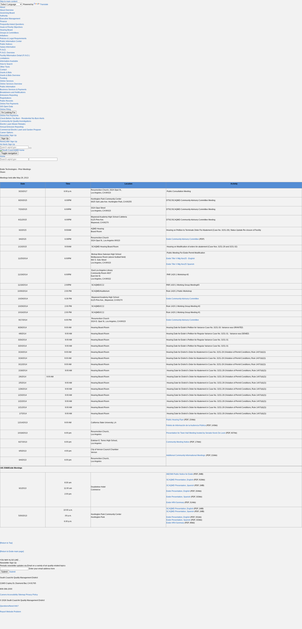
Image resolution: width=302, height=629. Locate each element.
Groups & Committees (9, 33)
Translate (44, 4)
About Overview (7, 10)
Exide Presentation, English (178, 491)
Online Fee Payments (9, 104)
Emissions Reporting (9, 95)
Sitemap (21, 595)
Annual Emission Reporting (11, 127)
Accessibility (12, 595)
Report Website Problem (10, 612)
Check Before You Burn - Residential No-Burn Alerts (22, 118)
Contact (3, 70)
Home (2, 156)
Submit (4, 572)
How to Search (6, 64)
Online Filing (5, 109)
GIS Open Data (6, 106)
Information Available (9, 61)
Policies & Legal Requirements (13, 38)
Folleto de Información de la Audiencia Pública (186, 425)
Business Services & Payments (13, 89)
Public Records (6, 101)
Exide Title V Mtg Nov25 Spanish (180, 264)
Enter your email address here (42, 569)
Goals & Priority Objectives (11, 27)
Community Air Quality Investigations (15, 121)
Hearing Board (6, 30)
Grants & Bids (6, 72)
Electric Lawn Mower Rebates (12, 124)
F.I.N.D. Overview (7, 53)
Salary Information (8, 47)
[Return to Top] (6, 543)
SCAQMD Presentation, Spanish (180, 485)
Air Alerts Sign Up (7, 144)
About (2, 7)
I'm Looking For (8, 112)
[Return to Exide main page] (12, 551)
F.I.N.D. (3, 50)
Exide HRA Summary (175, 502)
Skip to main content (8, 1)
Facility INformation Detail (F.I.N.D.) (15, 55)
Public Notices (6, 44)
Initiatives (4, 36)
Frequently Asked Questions (12, 24)
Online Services (7, 81)
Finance (3, 21)
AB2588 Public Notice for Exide (179, 474)
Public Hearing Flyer (175, 420)
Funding (3, 78)
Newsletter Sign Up (8, 135)
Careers (3, 595)
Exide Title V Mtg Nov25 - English (180, 258)
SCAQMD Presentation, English (179, 480)
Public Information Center (11, 41)
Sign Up (4, 138)
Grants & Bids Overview (10, 75)
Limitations (4, 58)
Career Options (6, 132)
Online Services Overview (11, 84)
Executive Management (10, 18)
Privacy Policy (32, 595)
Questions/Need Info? (9, 606)
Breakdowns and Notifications (12, 92)
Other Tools (5, 67)
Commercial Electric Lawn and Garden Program (20, 130)
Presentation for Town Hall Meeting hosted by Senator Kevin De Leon (195, 433)
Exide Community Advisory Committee (182, 239)
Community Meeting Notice (177, 442)
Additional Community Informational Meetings (185, 455)
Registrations (5, 98)
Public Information (7, 87)
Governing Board (7, 13)
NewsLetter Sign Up (8, 141)
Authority (4, 16)
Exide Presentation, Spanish (178, 497)
